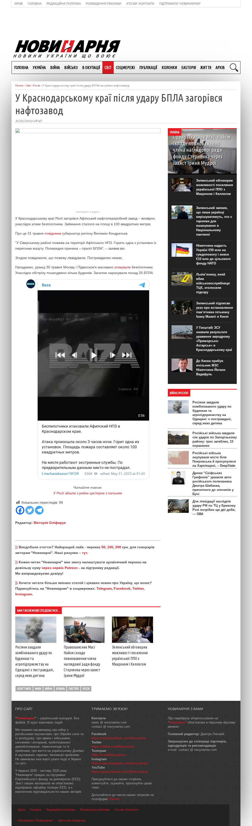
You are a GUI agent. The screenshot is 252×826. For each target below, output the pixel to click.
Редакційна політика (61, 809)
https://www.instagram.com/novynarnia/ (120, 763)
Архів (220, 67)
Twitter (137, 588)
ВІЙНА (55, 67)
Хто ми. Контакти (126, 809)
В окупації (91, 67)
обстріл (74, 688)
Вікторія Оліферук (50, 523)
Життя (205, 67)
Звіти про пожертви (71, 820)
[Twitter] (29, 510)
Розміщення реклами (95, 809)
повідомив (53, 233)
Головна (21, 67)
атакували (122, 267)
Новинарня (26, 718)
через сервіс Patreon (60, 568)
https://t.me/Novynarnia (108, 755)
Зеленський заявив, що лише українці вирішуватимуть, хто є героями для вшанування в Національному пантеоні (214, 221)
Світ (108, 67)
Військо (71, 67)
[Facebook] (20, 510)
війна (48, 688)
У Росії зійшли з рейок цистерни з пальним (87, 493)
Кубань (60, 688)
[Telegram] (39, 510)
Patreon (114, 799)
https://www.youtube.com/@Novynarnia (120, 772)
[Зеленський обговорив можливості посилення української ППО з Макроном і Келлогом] (132, 642)
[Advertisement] (126, 22)
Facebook (122, 588)
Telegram (104, 588)
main (38, 688)
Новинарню (177, 722)
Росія (86, 688)
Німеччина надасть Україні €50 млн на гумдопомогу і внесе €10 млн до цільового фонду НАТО (213, 254)
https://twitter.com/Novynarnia (113, 746)
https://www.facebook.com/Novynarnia (119, 738)
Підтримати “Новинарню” (35, 820)
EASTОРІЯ (188, 67)
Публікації (148, 67)
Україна (39, 67)
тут (84, 553)
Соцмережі (125, 67)
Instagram (23, 594)
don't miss (24, 688)
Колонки (169, 67)
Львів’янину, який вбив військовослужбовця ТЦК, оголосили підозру (213, 283)
